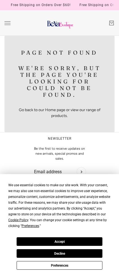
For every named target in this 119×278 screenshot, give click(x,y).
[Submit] (81, 172)
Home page (55, 110)
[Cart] (111, 23)
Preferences (59, 265)
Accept (60, 242)
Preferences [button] (30, 226)
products (59, 115)
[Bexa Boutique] (59, 23)
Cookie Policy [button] (18, 220)
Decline (59, 254)
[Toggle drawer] (7, 23)
